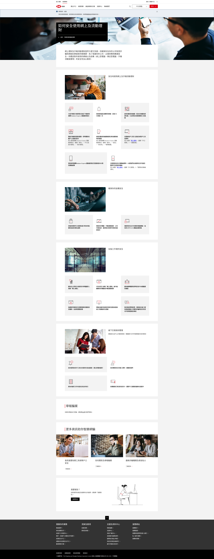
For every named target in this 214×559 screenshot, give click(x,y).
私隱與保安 (59, 553)
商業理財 (65, 1)
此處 (83, 412)
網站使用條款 (76, 553)
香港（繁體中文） (150, 1)
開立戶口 (73, 6)
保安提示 (85, 553)
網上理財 (133, 140)
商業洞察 (81, 6)
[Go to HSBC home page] (60, 6)
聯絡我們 (107, 6)
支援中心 (99, 6)
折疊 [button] (65, 11)
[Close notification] (157, 12)
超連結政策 (68, 553)
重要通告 (89, 14)
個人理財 (58, 1)
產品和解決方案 (90, 6)
